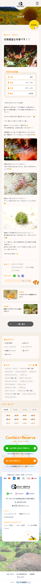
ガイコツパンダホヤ (17, 264)
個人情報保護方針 (22, 574)
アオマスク (22, 387)
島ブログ (26, 351)
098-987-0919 (21, 502)
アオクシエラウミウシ (11, 375)
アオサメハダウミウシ (25, 378)
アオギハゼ (33, 371)
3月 (24, 415)
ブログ (6, 528)
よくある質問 (32, 525)
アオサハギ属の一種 (10, 378)
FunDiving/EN (8, 517)
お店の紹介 (9, 343)
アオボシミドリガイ (10, 387)
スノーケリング (10, 347)
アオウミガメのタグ (21, 371)
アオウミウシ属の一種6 (27, 368)
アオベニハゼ (21, 384)
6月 (15, 419)
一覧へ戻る (21, 324)
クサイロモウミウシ (17, 267)
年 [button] (6, 409)
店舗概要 (32, 574)
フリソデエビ (15, 270)
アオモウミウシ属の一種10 (25, 390)
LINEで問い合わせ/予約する (19, 448)
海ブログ (7, 35)
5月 (7, 419)
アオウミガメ (9, 371)
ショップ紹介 (8, 525)
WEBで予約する (14, 461)
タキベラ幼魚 (29, 267)
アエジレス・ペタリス (11, 368)
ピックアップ (27, 347)
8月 (32, 419)
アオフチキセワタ (10, 384)
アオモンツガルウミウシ (29, 394)
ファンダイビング (10, 514)
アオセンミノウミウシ (27, 381)
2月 (15, 415)
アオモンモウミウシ (10, 397)
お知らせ (26, 343)
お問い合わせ (10, 574)
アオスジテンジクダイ (11, 381)
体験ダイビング (10, 351)
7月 (24, 419)
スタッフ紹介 (20, 525)
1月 (7, 415)
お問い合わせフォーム (21, 505)
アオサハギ (24, 375)
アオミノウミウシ (10, 390)
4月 (32, 415)
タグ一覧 (31, 365)
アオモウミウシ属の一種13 (12, 394)
